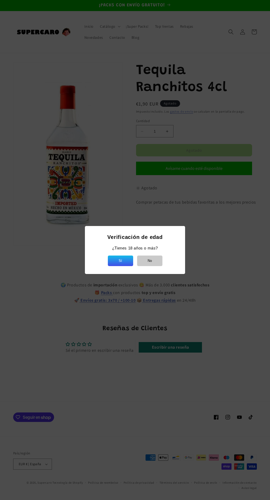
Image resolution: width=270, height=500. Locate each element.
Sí (120, 261)
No (150, 261)
